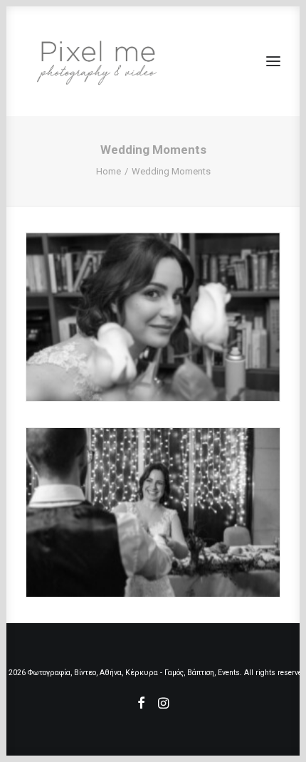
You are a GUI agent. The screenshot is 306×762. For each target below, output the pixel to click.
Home (108, 171)
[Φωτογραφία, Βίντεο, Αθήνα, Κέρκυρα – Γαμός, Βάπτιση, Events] (97, 61)
